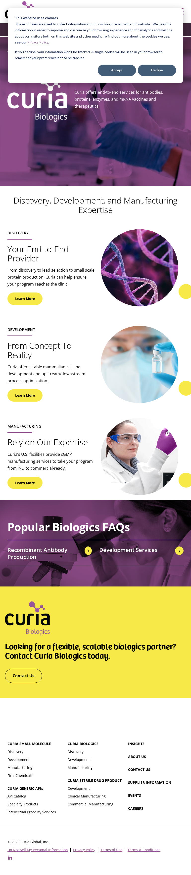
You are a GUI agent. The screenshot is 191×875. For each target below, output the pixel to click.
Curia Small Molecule (29, 743)
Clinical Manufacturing (87, 796)
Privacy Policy (37, 42)
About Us (137, 756)
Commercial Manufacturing (90, 804)
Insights (136, 743)
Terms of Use (111, 850)
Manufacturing (19, 767)
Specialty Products (22, 804)
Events (134, 795)
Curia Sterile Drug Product (95, 780)
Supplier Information (149, 782)
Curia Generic (25, 788)
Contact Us (139, 769)
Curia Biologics (83, 743)
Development (18, 759)
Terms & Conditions (144, 850)
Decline (157, 70)
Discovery (15, 751)
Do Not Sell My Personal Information (37, 850)
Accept (117, 70)
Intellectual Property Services (31, 812)
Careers (135, 808)
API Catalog (16, 796)
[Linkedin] (9, 857)
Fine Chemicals (20, 775)
